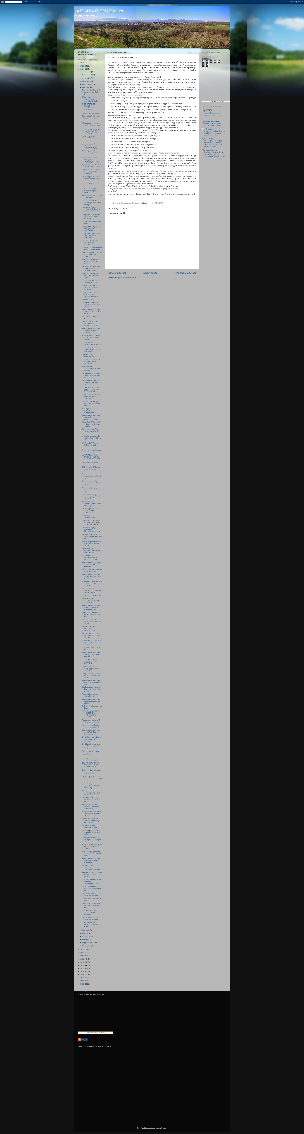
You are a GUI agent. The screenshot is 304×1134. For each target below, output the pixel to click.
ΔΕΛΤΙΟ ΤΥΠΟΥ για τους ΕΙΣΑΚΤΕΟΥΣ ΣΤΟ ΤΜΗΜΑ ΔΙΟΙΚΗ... (91, 268)
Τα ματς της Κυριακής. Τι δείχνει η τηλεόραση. (91, 721)
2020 (82, 959)
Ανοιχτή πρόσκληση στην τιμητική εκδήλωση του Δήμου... (91, 490)
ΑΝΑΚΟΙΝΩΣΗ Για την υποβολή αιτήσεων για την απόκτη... (91, 820)
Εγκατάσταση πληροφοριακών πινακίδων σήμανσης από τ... (90, 190)
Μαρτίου (85, 939)
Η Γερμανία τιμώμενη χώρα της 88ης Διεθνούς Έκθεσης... (92, 846)
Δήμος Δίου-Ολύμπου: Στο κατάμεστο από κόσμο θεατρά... (92, 424)
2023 (82, 950)
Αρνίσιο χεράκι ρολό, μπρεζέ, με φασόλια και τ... (91, 153)
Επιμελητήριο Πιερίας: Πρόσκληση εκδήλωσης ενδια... (91, 799)
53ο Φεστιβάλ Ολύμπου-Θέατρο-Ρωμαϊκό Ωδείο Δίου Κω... (91, 576)
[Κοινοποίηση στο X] (158, 203)
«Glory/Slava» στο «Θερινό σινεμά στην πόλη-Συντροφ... (92, 642)
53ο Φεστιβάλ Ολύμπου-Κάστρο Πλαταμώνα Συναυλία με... (91, 118)
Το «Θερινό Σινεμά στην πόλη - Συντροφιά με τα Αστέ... (91, 905)
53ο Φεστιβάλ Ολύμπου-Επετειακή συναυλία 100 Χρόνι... (92, 779)
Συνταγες (89, 1033)
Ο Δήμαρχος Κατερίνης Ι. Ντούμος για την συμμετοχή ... (91, 361)
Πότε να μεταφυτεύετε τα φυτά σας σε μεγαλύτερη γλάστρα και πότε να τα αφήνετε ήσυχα (212, 115)
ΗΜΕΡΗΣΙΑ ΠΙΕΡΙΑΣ (212, 121)
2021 (82, 956)
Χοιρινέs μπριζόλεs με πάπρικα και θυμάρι (90, 463)
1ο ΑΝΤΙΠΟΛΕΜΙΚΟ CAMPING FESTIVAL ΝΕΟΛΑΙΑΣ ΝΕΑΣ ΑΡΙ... (91, 457)
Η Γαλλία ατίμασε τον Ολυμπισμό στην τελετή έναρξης (91, 202)
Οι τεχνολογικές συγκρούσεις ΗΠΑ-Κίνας (92, 343)
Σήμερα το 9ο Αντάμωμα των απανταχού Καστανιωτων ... (91, 772)
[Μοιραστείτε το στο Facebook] (160, 203)
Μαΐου (84, 933)
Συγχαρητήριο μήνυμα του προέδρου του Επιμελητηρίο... (91, 228)
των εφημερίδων (220, 101)
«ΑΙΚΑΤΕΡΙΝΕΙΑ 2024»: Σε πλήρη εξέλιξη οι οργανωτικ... (92, 254)
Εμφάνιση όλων (222, 159)
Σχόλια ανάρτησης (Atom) (127, 278)
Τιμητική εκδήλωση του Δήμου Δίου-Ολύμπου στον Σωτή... (91, 786)
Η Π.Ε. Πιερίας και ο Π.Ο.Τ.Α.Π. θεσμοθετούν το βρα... (92, 924)
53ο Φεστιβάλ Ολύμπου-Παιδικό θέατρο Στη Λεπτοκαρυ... (91, 445)
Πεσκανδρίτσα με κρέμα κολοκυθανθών (90, 695)
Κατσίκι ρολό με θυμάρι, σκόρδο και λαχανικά (91, 726)
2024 (82, 69)
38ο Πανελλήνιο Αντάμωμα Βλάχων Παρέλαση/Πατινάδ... (92, 874)
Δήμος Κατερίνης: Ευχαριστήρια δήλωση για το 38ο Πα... (91, 550)
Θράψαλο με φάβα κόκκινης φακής (88, 517)
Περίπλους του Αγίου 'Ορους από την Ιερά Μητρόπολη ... (90, 287)
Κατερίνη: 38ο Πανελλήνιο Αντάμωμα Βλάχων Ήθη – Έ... (91, 813)
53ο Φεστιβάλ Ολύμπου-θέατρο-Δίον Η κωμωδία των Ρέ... (91, 311)
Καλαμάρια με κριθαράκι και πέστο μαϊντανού (92, 570)
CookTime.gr (101, 1033)
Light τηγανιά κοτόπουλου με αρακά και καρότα (91, 759)
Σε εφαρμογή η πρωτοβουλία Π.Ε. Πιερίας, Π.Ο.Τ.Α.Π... (90, 557)
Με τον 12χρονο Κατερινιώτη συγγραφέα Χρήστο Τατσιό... (91, 590)
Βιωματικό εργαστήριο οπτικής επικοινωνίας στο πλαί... (90, 431)
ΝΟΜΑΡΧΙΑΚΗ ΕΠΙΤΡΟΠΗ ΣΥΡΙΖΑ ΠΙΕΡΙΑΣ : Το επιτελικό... (92, 583)
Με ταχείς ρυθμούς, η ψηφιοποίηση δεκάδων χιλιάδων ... (91, 635)
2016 (82, 971)
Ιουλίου (85, 87)
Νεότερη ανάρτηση (117, 273)
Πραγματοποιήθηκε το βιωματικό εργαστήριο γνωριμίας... (91, 304)
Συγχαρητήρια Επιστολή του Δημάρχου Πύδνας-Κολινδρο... (91, 92)
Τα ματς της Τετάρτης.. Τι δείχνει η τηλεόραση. (91, 894)
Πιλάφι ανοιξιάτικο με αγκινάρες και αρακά (90, 281)
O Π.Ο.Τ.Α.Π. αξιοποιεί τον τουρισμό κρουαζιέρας (92, 248)
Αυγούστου (86, 84)
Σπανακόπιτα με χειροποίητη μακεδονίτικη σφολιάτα (91, 867)
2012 (82, 984)
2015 (82, 975)
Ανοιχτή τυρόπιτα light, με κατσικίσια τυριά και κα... (92, 451)
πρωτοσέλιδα (212, 101)
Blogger (164, 1128)
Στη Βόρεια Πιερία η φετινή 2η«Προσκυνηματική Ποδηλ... (91, 746)
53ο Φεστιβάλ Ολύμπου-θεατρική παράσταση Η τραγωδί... (91, 654)
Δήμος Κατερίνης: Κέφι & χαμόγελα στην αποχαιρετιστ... (91, 396)
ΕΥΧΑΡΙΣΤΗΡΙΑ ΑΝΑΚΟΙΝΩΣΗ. (88, 355)
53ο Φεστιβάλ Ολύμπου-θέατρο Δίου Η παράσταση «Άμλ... (91, 417)
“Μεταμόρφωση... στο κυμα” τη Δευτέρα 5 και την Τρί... (91, 125)
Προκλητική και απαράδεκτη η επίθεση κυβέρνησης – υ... (91, 349)
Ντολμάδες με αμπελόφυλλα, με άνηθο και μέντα (92, 368)
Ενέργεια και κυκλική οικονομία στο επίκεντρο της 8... (92, 536)
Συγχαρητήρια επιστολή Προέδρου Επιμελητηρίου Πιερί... (91, 160)
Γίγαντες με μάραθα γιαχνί (91, 595)
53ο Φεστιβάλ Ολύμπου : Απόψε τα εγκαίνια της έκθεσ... (91, 701)
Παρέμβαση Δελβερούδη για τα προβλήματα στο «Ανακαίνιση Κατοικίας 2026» (214, 154)
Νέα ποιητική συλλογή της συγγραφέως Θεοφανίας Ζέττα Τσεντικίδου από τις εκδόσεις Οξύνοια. (213, 143)
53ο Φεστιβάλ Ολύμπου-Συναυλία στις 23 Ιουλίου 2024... (91, 511)
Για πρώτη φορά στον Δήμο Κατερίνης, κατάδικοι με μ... (90, 242)
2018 (82, 965)
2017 (82, 968)
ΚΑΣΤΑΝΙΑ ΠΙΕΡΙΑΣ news (98, 11)
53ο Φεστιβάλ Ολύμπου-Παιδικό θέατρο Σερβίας (91, 178)
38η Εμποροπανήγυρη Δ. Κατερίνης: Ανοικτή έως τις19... (91, 689)
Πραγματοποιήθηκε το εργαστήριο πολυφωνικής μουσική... (92, 529)
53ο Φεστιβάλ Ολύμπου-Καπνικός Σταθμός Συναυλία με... (91, 330)
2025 (82, 66)
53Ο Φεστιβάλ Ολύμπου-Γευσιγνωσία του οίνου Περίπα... (91, 469)
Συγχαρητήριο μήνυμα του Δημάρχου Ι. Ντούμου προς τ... (91, 403)
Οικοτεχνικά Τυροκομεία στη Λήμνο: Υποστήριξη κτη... (91, 839)
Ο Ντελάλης (209, 129)
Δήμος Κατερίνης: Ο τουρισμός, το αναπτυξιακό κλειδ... (90, 99)
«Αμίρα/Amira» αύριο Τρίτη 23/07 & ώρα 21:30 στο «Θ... (92, 438)
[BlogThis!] (156, 203)
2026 (82, 63)
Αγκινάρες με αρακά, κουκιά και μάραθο (89, 826)
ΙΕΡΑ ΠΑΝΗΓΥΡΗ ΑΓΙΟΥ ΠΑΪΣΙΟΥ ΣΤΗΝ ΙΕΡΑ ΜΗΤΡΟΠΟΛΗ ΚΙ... (91, 765)
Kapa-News (209, 139)
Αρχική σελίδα (150, 273)
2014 (82, 978)
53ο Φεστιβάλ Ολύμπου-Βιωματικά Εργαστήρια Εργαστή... (91, 832)
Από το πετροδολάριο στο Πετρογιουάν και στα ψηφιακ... (91, 543)
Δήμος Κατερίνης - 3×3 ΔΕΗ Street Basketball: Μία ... (91, 675)
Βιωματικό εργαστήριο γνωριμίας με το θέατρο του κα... (91, 483)
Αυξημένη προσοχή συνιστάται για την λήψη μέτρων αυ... (92, 621)
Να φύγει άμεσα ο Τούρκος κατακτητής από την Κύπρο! (92, 337)
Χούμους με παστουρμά (91, 113)
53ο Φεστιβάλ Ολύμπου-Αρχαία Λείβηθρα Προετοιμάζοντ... (91, 732)
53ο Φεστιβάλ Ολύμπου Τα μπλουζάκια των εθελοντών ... (92, 564)
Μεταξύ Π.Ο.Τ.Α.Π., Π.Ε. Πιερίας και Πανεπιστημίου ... (91, 628)
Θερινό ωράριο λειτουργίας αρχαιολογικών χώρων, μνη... (92, 382)
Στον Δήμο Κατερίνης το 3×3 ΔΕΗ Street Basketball (91, 912)
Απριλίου (85, 936)
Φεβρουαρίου (87, 942)
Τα (208, 101)
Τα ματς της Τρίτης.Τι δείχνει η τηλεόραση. (90, 918)
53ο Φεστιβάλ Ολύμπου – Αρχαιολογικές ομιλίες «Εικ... (91, 139)
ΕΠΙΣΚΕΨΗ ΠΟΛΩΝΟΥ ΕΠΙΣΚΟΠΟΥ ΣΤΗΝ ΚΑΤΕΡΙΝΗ (90, 661)
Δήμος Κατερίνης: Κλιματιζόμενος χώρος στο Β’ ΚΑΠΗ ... (91, 668)
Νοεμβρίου (86, 75)
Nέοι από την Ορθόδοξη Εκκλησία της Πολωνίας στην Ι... (91, 853)
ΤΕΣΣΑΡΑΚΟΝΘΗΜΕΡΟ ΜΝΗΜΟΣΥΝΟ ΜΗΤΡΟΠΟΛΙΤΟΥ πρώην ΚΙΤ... (91, 714)
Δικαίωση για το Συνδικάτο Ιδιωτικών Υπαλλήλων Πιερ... (92, 375)
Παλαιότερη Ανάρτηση (185, 273)
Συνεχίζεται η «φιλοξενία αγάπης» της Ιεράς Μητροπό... (91, 216)
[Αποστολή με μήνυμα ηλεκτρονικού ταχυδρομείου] (153, 203)
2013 (82, 981)
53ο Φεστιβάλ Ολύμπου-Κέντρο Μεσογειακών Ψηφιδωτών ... (91, 860)
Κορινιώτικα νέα (210, 150)
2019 (82, 962)
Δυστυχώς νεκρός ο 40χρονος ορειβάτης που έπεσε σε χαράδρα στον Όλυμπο (214, 133)
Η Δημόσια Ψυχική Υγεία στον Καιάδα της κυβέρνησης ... (91, 235)
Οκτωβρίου (86, 78)
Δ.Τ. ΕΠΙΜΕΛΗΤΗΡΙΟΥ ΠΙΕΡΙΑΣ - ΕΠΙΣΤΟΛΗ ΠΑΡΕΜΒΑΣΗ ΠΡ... (91, 389)
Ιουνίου (85, 930)
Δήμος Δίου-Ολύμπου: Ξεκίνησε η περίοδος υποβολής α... (90, 806)
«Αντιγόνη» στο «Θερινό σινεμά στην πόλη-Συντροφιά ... (91, 171)
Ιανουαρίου (86, 946)
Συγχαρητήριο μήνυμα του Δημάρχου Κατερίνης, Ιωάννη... (91, 275)
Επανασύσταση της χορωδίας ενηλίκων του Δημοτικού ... (91, 497)
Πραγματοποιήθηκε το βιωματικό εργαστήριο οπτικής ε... (91, 209)
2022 (82, 953)
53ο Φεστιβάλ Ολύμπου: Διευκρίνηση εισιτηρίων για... (91, 682)
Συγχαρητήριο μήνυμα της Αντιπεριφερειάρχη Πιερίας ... (91, 261)
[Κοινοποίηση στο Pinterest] (162, 203)
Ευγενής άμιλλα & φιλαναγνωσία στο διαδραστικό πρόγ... (90, 146)
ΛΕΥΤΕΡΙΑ (208, 110)
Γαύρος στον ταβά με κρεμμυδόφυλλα (90, 183)
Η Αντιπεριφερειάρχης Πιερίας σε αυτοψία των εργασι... (91, 888)
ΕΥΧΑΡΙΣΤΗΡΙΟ (88, 299)
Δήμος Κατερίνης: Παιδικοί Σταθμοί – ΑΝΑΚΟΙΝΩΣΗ (92, 166)
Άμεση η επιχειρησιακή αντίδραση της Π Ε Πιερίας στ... (90, 753)
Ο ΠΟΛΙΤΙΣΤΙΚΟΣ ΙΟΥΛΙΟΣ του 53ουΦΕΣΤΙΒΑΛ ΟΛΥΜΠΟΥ (88, 107)
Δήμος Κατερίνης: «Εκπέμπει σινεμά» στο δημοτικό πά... (91, 600)
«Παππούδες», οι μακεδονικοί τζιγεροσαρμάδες (89, 410)
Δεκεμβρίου (86, 72)
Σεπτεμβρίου (87, 81)
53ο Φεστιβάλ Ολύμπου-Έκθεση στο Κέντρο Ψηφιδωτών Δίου (91, 607)
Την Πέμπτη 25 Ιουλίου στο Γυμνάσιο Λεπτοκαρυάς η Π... (90, 323)
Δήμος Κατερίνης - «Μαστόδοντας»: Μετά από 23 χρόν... (91, 504)
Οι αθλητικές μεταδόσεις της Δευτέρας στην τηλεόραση (214, 124)
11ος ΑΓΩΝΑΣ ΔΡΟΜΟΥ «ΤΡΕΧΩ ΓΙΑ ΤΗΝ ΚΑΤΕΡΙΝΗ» (91, 132)
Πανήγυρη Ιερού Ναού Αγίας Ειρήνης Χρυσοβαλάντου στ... (90, 294)
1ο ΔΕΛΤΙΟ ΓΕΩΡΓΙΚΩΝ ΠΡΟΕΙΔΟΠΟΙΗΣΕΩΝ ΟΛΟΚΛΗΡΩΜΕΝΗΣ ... (91, 522)
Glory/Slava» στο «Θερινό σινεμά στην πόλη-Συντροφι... (91, 739)
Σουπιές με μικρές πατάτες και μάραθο (92, 899)
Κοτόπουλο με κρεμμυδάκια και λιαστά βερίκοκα (91, 476)
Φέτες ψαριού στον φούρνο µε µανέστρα (92, 197)
